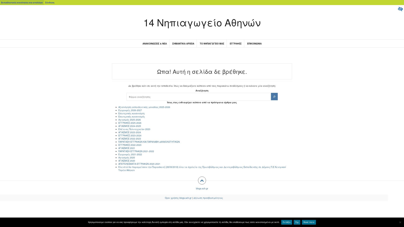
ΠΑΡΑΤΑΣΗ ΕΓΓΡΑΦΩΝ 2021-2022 (136, 151)
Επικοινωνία (254, 43)
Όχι (297, 222)
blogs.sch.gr (202, 188)
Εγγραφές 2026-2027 (130, 110)
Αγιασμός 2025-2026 (129, 119)
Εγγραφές (236, 43)
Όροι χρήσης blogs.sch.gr (178, 197)
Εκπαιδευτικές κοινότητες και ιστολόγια (22, 2)
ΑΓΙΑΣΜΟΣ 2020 (126, 160)
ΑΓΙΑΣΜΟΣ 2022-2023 (129, 138)
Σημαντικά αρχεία (183, 43)
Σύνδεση (49, 2)
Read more (308, 222)
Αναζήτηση (202, 90)
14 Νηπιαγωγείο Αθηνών (202, 22)
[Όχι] (400, 222)
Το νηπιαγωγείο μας (212, 43)
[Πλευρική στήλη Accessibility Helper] (400, 9)
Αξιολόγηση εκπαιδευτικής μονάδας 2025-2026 (144, 107)
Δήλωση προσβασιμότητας (208, 197)
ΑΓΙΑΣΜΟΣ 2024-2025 (129, 126)
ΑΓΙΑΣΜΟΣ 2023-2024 (129, 132)
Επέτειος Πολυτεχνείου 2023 (134, 129)
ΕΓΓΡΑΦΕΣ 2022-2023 (129, 144)
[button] (202, 180)
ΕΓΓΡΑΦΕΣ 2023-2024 (129, 135)
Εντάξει (287, 222)
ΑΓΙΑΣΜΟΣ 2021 (126, 148)
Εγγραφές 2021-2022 (130, 154)
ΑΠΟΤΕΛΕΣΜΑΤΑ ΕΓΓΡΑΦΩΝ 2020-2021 (139, 163)
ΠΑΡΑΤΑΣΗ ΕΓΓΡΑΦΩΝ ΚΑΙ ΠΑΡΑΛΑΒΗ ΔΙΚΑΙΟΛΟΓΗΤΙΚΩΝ (149, 141)
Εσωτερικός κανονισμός (131, 113)
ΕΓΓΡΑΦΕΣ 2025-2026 (129, 122)
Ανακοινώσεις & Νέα (155, 43)
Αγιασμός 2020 (126, 157)
